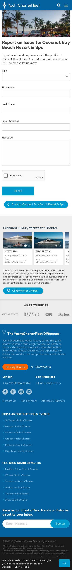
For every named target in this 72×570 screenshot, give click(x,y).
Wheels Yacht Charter (17, 475)
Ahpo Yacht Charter (16, 499)
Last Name (8, 104)
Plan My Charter (15, 367)
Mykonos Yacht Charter (18, 444)
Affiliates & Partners (53, 400)
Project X (43, 251)
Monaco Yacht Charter (18, 426)
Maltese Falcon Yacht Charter (22, 469)
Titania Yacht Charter (17, 493)
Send (18, 191)
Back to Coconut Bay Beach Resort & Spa (38, 204)
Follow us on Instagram (21, 392)
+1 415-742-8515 (48, 383)
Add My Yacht (28, 400)
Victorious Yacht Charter (19, 481)
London (7, 377)
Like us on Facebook (5, 392)
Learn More (22, 567)
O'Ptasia (11, 251)
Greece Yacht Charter (17, 438)
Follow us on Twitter (13, 392)
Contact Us (9, 400)
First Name (8, 87)
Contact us (43, 367)
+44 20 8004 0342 (16, 383)
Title (4, 70)
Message (7, 137)
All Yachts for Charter (25, 290)
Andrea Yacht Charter (17, 487)
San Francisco (45, 377)
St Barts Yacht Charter (18, 432)
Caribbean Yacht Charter (19, 451)
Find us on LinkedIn (29, 392)
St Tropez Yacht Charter (18, 420)
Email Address (10, 121)
